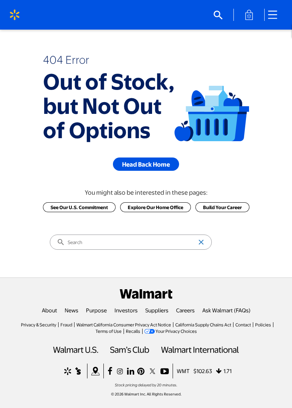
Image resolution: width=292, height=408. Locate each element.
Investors (126, 310)
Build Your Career (222, 207)
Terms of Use (108, 331)
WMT (183, 371)
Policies (263, 324)
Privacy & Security (38, 324)
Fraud (66, 324)
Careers (185, 310)
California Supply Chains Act (203, 324)
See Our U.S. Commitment (79, 207)
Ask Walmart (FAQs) (226, 310)
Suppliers (156, 310)
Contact (243, 324)
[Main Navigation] (275, 14)
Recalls (133, 331)
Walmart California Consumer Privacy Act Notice (123, 324)
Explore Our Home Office (155, 207)
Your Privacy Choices (176, 331)
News (71, 310)
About (49, 310)
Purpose (96, 310)
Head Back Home (146, 164)
